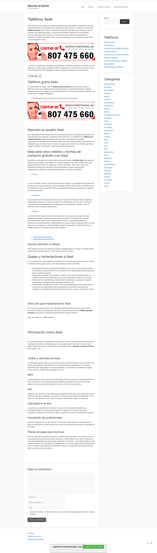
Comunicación (109, 102)
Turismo (107, 183)
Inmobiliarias (108, 130)
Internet (107, 133)
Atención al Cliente (38, 5)
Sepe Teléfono (109, 64)
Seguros (107, 161)
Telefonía (107, 170)
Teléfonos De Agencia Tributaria (115, 61)
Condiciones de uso (103, 7)
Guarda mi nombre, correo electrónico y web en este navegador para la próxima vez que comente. (62, 513)
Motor (106, 143)
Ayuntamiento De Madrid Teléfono (116, 48)
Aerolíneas (108, 87)
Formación (107, 118)
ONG (105, 149)
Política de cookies (34, 536)
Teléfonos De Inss (110, 51)
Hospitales (108, 124)
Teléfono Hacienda (111, 58)
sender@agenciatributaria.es (43, 239)
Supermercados (109, 164)
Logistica (107, 136)
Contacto (91, 7)
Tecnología (108, 167)
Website (35, 211)
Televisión (107, 174)
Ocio (105, 146)
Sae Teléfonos (109, 45)
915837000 (73, 98)
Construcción (108, 105)
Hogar (106, 121)
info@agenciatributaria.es (42, 237)
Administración (109, 84)
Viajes (106, 186)
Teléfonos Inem (109, 42)
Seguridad (107, 158)
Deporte (107, 109)
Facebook (35, 195)
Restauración (108, 152)
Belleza (106, 96)
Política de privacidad (121, 7)
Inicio (82, 7)
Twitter (34, 174)
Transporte (108, 180)
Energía (106, 112)
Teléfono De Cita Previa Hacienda (116, 54)
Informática (108, 127)
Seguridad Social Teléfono (113, 67)
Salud (106, 155)
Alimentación (108, 90)
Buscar (106, 18)
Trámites (107, 177)
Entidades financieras (112, 115)
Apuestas (107, 93)
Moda (106, 140)
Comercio (107, 99)
